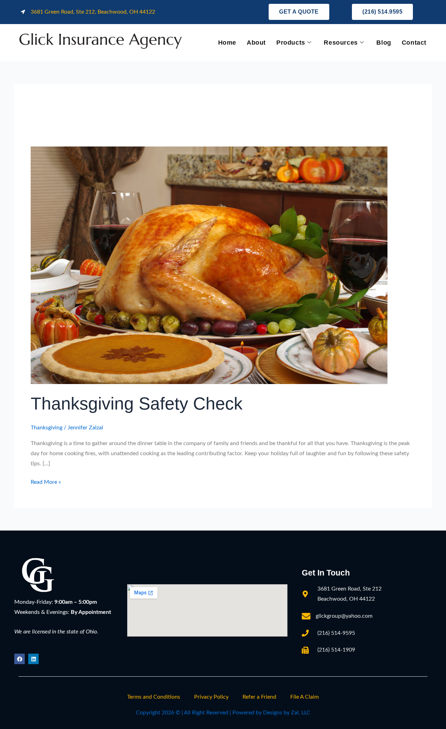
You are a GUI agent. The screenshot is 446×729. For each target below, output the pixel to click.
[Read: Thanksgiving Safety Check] (209, 265)
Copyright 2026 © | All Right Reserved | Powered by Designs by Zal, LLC (223, 712)
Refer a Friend (259, 697)
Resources (340, 42)
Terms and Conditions (153, 697)
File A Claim (304, 697)
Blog (383, 42)
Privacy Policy (211, 697)
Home (227, 42)
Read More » (46, 481)
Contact (414, 42)
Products (290, 42)
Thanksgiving (46, 427)
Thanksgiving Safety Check (137, 403)
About (256, 42)
